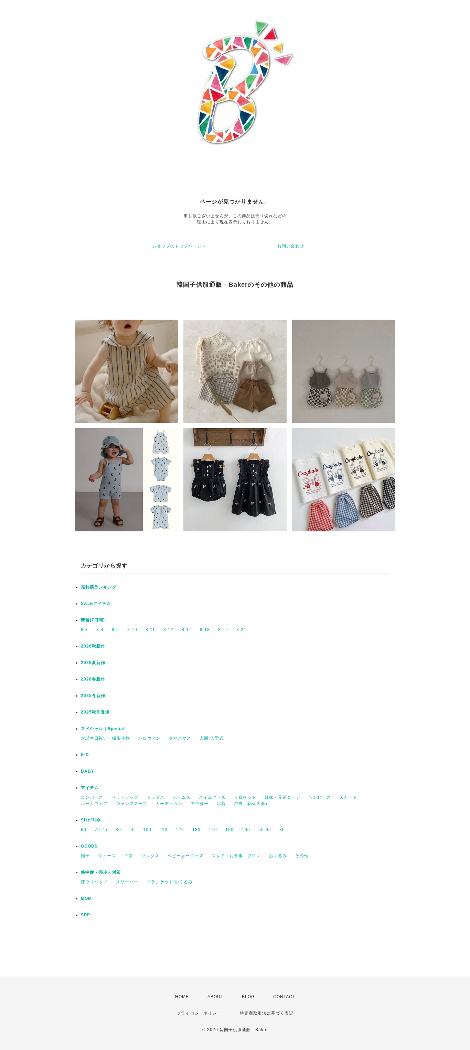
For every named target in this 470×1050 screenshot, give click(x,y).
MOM (86, 898)
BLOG (248, 996)
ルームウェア (94, 803)
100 (147, 829)
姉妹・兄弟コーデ (282, 797)
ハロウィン (149, 738)
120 (180, 829)
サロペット (245, 797)
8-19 (223, 629)
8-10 (132, 629)
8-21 (241, 629)
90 (132, 829)
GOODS (89, 846)
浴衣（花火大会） (252, 803)
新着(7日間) (93, 620)
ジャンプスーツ (131, 803)
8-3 (84, 629)
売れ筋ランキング (99, 587)
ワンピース (320, 797)
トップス (155, 797)
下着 (128, 855)
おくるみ (278, 855)
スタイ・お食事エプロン (236, 855)
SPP (85, 915)
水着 (221, 803)
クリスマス (180, 738)
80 (118, 829)
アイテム (90, 787)
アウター (200, 803)
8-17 (187, 629)
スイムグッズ (212, 797)
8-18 (205, 629)
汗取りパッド (94, 882)
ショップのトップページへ (179, 246)
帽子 (85, 855)
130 (196, 829)
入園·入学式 (212, 738)
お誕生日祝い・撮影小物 (105, 738)
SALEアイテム (96, 603)
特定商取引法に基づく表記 (266, 1013)
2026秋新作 (93, 646)
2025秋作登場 (95, 712)
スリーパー (127, 882)
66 (83, 829)
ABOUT (215, 996)
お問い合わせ (290, 246)
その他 (302, 855)
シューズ (107, 855)
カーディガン (169, 803)
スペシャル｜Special (103, 728)
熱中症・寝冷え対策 (101, 872)
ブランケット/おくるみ (170, 882)
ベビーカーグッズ (185, 855)
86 (282, 829)
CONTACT (284, 996)
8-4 (100, 629)
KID (85, 754)
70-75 (101, 829)
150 (229, 829)
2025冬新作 (93, 695)
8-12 (168, 629)
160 (246, 829)
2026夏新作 (93, 662)
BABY (87, 771)
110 (164, 829)
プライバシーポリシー (199, 1013)
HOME (182, 996)
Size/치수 (91, 820)
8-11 (150, 629)
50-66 (264, 829)
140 (213, 829)
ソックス (150, 855)
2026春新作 (93, 679)
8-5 (115, 629)
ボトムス (182, 797)
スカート (348, 797)
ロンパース (92, 797)
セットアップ (124, 797)
